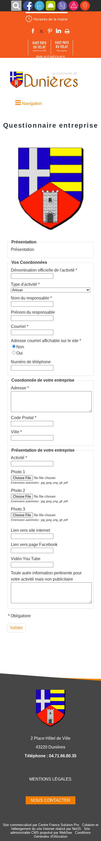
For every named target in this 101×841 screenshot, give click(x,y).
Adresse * (20, 388)
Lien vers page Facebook (34, 544)
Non (20, 347)
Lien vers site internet (30, 530)
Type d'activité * (25, 284)
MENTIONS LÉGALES (50, 779)
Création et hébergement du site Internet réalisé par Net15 (54, 827)
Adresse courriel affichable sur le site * (46, 340)
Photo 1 (18, 472)
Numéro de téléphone (31, 362)
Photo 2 (18, 490)
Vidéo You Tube (25, 559)
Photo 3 (18, 509)
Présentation (22, 249)
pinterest (50, 31)
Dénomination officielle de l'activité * (44, 270)
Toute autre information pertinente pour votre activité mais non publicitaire (46, 576)
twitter (41, 31)
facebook (33, 31)
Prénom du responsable (33, 312)
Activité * (19, 458)
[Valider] (16, 627)
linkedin (58, 31)
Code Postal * (23, 417)
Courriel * (19, 326)
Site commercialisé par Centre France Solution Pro (41, 825)
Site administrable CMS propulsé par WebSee (50, 831)
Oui (19, 353)
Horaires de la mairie (50, 19)
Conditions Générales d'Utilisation (62, 834)
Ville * (16, 432)
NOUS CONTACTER (50, 800)
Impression (67, 31)
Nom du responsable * (31, 298)
